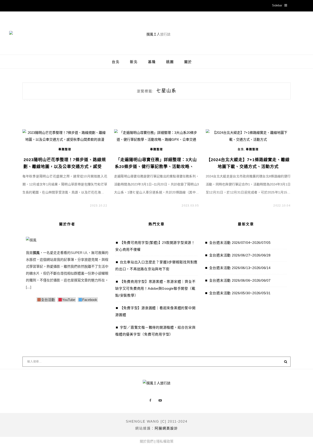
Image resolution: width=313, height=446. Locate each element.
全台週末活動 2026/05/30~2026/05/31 (240, 293)
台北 (116, 62)
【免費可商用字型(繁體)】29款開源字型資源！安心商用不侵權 (155, 246)
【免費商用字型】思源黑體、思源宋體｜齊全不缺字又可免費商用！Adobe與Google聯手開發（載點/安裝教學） (155, 288)
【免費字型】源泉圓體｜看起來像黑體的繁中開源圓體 (155, 311)
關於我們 (147, 441)
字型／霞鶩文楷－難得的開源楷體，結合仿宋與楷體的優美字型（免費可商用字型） (155, 330)
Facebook (89, 300)
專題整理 (64, 149)
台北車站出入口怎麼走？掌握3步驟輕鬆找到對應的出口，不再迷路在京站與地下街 (156, 265)
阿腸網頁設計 (166, 428)
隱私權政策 (164, 441)
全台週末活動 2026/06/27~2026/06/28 (240, 255)
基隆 (152, 62)
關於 (188, 62)
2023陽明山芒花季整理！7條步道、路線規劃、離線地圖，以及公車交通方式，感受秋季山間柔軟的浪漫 (64, 166)
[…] (28, 287)
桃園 (170, 62)
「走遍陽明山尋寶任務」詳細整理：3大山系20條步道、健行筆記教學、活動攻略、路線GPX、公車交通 (156, 166)
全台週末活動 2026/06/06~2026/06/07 (240, 280)
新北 (134, 62)
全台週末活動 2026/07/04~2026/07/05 (240, 243)
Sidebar (277, 5)
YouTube (68, 300)
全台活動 (48, 300)
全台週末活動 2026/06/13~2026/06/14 (240, 268)
